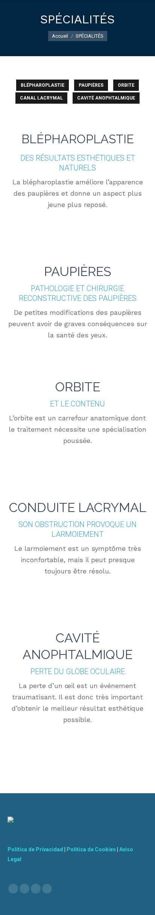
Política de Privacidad (35, 849)
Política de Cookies (91, 849)
